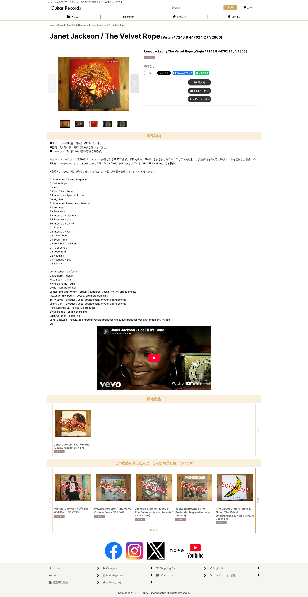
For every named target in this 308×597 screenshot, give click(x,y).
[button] (127, 17)
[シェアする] (149, 73)
